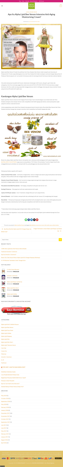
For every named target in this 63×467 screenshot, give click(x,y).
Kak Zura (37, 21)
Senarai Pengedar (34, 1)
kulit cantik (46, 225)
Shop (23, 1)
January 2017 (4, 437)
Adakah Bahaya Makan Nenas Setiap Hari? (12, 386)
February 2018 (5, 407)
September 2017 (5, 422)
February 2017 (5, 434)
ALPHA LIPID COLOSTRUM (9, 162)
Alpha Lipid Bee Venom (31, 11)
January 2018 (4, 410)
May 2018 (4, 404)
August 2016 (4, 440)
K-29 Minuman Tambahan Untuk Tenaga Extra (13, 260)
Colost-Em (4, 351)
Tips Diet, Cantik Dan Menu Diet (14, 367)
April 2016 (4, 442)
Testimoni (3, 363)
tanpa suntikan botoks (54, 225)
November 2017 (5, 416)
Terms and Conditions (41, 460)
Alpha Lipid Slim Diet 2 (7, 342)
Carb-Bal (3, 348)
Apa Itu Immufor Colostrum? (8, 254)
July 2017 (3, 425)
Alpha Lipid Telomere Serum (8, 345)
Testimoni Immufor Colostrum (9, 251)
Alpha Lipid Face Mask (7, 330)
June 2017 (4, 428)
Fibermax (3, 354)
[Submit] (60, 239)
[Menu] (2, 6)
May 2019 (4, 395)
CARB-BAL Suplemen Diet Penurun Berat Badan (13, 248)
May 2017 (4, 431)
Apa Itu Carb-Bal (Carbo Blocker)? (10, 383)
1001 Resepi (41, 1)
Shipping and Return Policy (26, 460)
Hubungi (27, 1)
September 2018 (5, 401)
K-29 (2, 360)
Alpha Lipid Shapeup (6, 336)
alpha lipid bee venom (34, 225)
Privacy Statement (13, 460)
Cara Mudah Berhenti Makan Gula (10, 374)
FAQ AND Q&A (51, 460)
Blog (20, 1)
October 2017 (5, 419)
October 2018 (5, 398)
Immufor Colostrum (6, 357)
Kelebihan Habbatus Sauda (8, 371)
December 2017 (5, 413)
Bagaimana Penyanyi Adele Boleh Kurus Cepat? (13, 377)
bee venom (41, 225)
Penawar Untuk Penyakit (7, 380)
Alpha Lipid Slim (5, 339)
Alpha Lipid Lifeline (6, 333)
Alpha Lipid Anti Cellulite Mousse (10, 324)
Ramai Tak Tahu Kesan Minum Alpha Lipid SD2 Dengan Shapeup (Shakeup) (20, 257)
